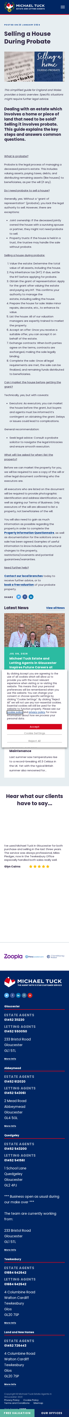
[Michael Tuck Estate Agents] (24, 7)
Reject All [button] (34, 741)
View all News (55, 608)
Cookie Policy (31, 1400)
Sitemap (38, 1403)
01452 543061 (15, 1093)
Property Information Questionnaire (29, 533)
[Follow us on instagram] (24, 995)
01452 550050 (15, 1031)
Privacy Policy (11, 1400)
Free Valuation (17, 1413)
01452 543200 (15, 1149)
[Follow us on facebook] (12, 995)
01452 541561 (14, 1160)
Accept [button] (34, 727)
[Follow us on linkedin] (18, 995)
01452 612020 (14, 1081)
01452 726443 (15, 1345)
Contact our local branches (23, 576)
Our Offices (51, 1413)
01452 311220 (14, 1020)
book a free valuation (19, 585)
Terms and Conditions (17, 1403)
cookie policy (15, 712)
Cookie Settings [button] (34, 733)
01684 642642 (15, 1272)
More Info (10, 1058)
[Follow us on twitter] (6, 995)
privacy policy (37, 712)
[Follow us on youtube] (30, 995)
